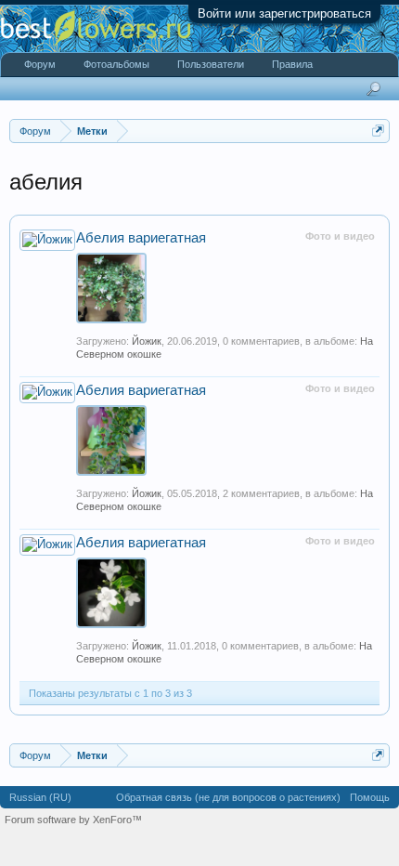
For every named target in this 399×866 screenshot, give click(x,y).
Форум (40, 64)
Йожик (146, 341)
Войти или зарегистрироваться (284, 13)
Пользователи (210, 64)
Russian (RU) (40, 797)
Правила (292, 64)
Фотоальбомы (116, 64)
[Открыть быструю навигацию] (378, 131)
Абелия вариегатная (141, 237)
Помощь (370, 797)
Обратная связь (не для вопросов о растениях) (228, 797)
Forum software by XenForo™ (73, 819)
